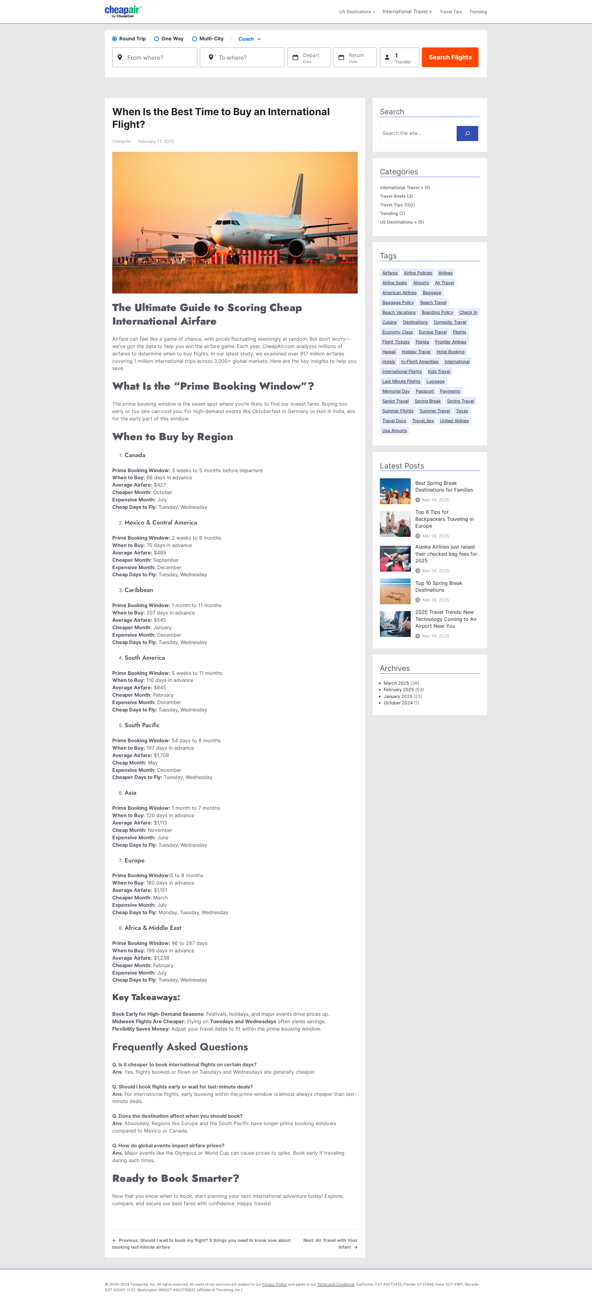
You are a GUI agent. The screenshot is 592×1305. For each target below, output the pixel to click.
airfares (390, 272)
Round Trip (132, 39)
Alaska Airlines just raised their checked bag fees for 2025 (446, 554)
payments (450, 391)
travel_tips (423, 420)
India (338, 411)
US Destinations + (398, 222)
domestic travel (450, 322)
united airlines (454, 420)
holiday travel (416, 351)
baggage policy (398, 302)
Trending (389, 213)
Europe (189, 1123)
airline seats (394, 282)
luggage (435, 381)
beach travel (433, 302)
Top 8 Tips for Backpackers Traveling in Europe (444, 519)
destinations (415, 322)
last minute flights (401, 381)
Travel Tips (391, 204)
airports (421, 282)
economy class (397, 331)
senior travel (395, 400)
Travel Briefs (393, 196)
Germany (298, 411)
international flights (156, 1094)
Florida (422, 341)
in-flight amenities (419, 361)
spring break (428, 400)
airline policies (418, 272)
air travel (444, 282)
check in (468, 312)
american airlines (399, 292)
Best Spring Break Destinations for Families (444, 486)
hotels (388, 361)
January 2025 (398, 696)
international (457, 361)
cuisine (389, 322)
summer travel (435, 410)
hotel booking (451, 351)
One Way (172, 39)
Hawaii (389, 351)
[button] (399, 57)
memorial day (396, 391)
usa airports (394, 430)
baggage (432, 292)
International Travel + (401, 187)
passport (425, 391)
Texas (462, 410)
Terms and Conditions (335, 1284)
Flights (459, 331)
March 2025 (396, 683)
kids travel (439, 371)
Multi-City (211, 39)
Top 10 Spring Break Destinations (438, 586)
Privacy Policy (274, 1284)
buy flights (195, 354)
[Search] (468, 133)
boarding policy (437, 312)
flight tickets (395, 341)
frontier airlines (450, 341)
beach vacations (399, 312)
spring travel (460, 400)
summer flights (397, 410)
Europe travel (433, 331)
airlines (445, 272)
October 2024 (398, 702)
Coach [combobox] (246, 39)
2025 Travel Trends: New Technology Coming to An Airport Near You (445, 619)
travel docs (394, 420)
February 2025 (399, 689)
